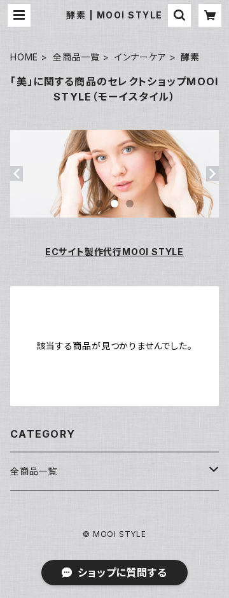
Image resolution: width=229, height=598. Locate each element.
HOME (24, 57)
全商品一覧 (76, 57)
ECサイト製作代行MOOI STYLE (114, 251)
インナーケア (140, 57)
